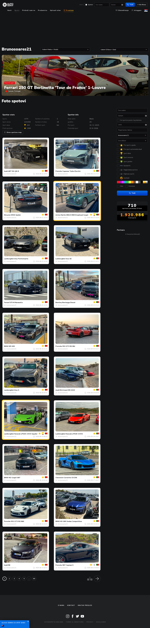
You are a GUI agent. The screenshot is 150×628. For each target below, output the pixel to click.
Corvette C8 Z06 (70, 477)
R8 (9, 565)
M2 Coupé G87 (14, 477)
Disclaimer (101, 622)
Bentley (59, 302)
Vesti (81, 4)
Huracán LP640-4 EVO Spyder (25, 434)
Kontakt (71, 605)
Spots (16, 10)
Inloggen (137, 10)
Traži (131, 5)
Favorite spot (9, 83)
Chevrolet (59, 477)
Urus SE (69, 259)
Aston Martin (61, 215)
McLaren (7, 215)
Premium (69, 10)
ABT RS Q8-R (13, 171)
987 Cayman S (67, 565)
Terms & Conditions (75, 622)
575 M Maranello (16, 302)
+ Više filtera (141, 5)
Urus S (16, 390)
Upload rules (55, 10)
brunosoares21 (11, 174)
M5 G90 (12, 346)
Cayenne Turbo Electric (71, 171)
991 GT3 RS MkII (17, 521)
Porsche (59, 171)
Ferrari (6, 302)
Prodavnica (42, 10)
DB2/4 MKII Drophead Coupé (77, 215)
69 (34, 578)
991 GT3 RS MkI (68, 346)
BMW (6, 346)
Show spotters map (14, 132)
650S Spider (16, 215)
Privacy (90, 622)
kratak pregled (85, 605)
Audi (6, 171)
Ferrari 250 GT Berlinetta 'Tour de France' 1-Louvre (55, 87)
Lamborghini (9, 259)
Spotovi (90, 4)
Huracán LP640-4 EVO (74, 434)
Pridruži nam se (28, 10)
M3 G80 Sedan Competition (71, 521)
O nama (61, 605)
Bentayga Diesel (68, 302)
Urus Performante (21, 259)
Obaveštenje (123, 10)
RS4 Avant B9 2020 (67, 390)
